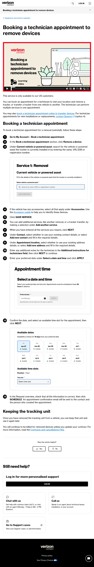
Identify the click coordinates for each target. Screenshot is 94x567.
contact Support (64, 116)
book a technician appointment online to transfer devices (45, 113)
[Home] (8, 3)
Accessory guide (22, 212)
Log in (81, 3)
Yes (40, 449)
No (56, 449)
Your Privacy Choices (45, 560)
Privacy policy (47, 555)
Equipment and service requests (17, 18)
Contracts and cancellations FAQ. (47, 429)
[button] (47, 10)
